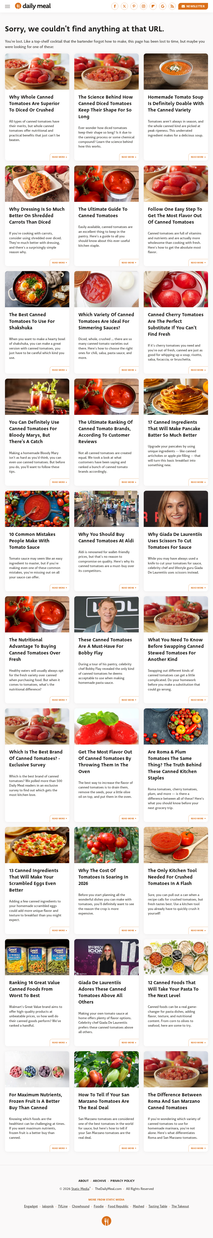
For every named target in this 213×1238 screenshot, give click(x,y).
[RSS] (172, 6)
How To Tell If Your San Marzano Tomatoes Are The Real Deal (103, 1101)
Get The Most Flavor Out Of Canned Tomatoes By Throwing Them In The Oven (105, 762)
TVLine (63, 1206)
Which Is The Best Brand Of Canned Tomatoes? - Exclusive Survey (36, 758)
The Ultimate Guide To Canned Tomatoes (103, 212)
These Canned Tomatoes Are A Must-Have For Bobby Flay (105, 646)
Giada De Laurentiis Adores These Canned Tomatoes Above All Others (102, 992)
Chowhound (80, 1206)
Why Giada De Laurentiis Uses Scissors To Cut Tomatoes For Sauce (175, 541)
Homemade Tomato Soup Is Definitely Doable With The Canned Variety (176, 103)
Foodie (99, 1206)
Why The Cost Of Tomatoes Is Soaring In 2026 (103, 877)
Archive (99, 1181)
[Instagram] (143, 6)
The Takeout (180, 1206)
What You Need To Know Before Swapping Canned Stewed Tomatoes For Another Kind (176, 650)
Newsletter (195, 6)
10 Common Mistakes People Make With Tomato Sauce (32, 541)
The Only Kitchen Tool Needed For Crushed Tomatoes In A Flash (172, 877)
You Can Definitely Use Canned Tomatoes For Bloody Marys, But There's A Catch (34, 432)
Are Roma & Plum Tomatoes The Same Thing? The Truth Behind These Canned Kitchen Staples (175, 765)
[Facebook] (114, 6)
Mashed (138, 1206)
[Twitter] (124, 6)
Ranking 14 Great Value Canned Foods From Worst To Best (34, 989)
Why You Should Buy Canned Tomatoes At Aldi (106, 537)
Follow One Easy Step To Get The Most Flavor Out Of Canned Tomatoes (175, 216)
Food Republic (118, 1206)
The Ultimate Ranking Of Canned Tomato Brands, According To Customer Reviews (105, 432)
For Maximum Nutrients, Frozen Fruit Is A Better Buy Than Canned (35, 1101)
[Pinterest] (133, 6)
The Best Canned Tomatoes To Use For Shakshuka (32, 321)
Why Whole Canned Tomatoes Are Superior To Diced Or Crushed (34, 103)
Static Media (80, 1189)
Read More (58, 157)
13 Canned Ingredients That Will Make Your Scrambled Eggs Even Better (33, 880)
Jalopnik (48, 1206)
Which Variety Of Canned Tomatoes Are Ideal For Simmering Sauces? (106, 321)
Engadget (31, 1206)
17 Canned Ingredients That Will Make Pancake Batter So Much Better (174, 429)
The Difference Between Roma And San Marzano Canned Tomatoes (175, 1101)
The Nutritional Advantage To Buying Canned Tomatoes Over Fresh (34, 650)
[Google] (162, 6)
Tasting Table (158, 1206)
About (83, 1181)
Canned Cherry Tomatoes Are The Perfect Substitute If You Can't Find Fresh (175, 324)
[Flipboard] (153, 6)
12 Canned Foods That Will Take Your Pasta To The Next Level (173, 989)
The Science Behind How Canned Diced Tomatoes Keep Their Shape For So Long (105, 107)
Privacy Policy (122, 1181)
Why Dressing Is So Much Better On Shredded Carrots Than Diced (37, 216)
